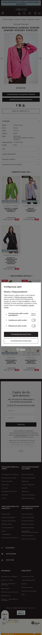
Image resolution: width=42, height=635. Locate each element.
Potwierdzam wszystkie (21, 334)
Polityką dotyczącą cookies (23, 297)
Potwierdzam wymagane (21, 341)
